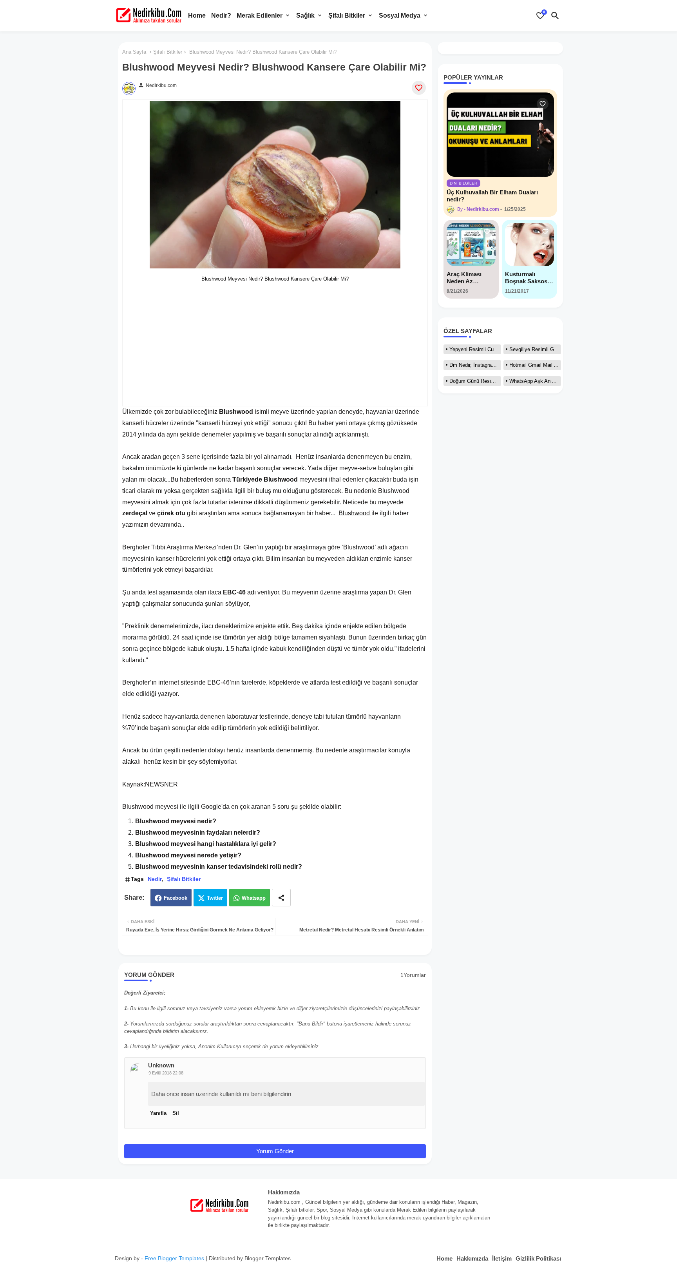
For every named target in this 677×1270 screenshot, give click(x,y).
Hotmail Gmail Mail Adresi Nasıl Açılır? (535, 365)
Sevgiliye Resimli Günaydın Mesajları (535, 349)
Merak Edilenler (259, 15)
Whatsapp (254, 898)
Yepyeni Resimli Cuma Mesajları (475, 349)
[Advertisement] (275, 339)
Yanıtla (158, 1113)
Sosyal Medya (399, 15)
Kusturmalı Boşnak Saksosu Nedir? (528, 278)
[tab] (196, 15)
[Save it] (419, 88)
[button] (555, 16)
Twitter (215, 898)
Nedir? (221, 15)
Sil (175, 1113)
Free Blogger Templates (174, 1258)
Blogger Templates (267, 1258)
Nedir (154, 879)
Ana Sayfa (134, 52)
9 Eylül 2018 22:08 (165, 1073)
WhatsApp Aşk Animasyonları (535, 381)
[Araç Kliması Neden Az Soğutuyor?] (471, 244)
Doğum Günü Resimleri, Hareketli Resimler (475, 381)
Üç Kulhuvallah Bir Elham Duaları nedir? (492, 196)
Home (197, 15)
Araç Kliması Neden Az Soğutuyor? (464, 278)
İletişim (502, 1258)
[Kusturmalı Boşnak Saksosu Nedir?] (529, 244)
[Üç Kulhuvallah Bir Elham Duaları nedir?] (500, 134)
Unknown (161, 1065)
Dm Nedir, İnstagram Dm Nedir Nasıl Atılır (475, 365)
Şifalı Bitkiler (346, 15)
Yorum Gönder (275, 1151)
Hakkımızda (472, 1258)
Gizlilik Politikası (538, 1258)
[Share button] (281, 897)
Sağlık (305, 15)
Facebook (175, 898)
